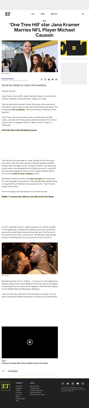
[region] (74, 47)
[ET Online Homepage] (7, 14)
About (18, 397)
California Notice (35, 392)
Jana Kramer (12, 371)
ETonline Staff (20, 399)
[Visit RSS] (82, 384)
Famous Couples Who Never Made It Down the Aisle (25, 363)
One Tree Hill (35, 178)
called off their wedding (22, 173)
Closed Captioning (36, 390)
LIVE (33, 14)
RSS (17, 401)
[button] (30, 342)
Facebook (19, 386)
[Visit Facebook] (62, 384)
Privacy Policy (34, 388)
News (44, 21)
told (18, 109)
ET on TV (19, 395)
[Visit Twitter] (67, 384)
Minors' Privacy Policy (37, 395)
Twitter (18, 390)
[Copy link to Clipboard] (56, 80)
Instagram (19, 388)
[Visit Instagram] (72, 384)
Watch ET (54, 14)
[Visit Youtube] (77, 383)
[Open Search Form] (83, 14)
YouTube (19, 392)
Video (43, 14)
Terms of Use (34, 386)
